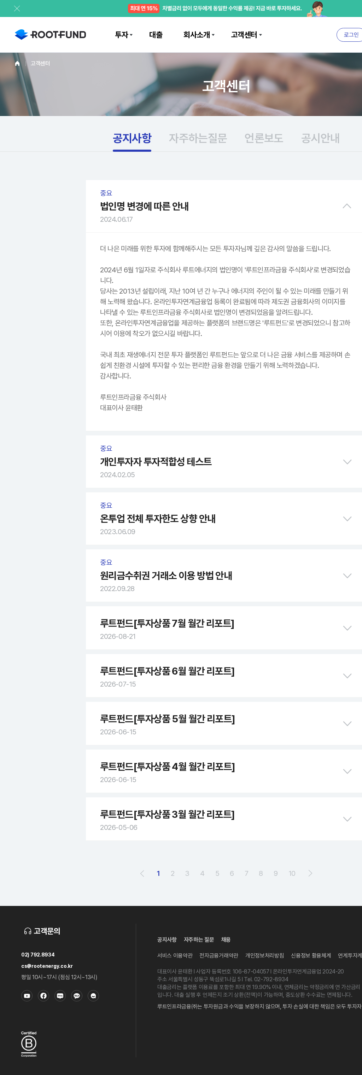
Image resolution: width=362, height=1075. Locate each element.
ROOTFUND (50, 34)
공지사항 (132, 138)
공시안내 (320, 138)
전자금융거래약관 (218, 955)
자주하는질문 (198, 138)
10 (292, 873)
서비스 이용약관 (174, 955)
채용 (226, 939)
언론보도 (264, 138)
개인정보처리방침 (264, 955)
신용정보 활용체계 (311, 955)
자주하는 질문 (199, 939)
